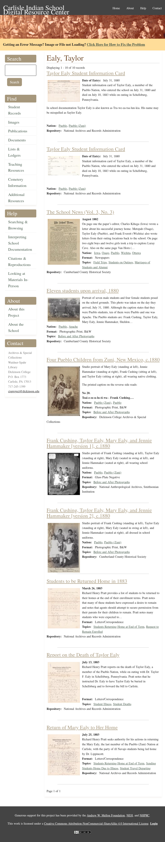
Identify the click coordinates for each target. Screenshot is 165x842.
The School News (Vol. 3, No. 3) (80, 211)
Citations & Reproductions (19, 261)
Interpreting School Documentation (20, 243)
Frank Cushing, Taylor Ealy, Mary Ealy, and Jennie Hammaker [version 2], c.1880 (99, 513)
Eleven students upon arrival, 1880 (83, 290)
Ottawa (136, 253)
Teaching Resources (16, 167)
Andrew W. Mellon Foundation (106, 815)
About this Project (16, 312)
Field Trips (100, 262)
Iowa (97, 253)
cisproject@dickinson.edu (23, 391)
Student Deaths (122, 704)
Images (13, 122)
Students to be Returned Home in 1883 (87, 581)
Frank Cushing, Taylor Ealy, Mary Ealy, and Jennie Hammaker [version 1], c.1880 (99, 443)
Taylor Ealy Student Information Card (86, 73)
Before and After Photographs (76, 336)
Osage (105, 253)
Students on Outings (120, 262)
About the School (16, 327)
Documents (17, 139)
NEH (130, 815)
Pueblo (63, 126)
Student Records (14, 110)
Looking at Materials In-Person (18, 279)
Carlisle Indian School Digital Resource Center (36, 8)
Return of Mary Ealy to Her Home (82, 727)
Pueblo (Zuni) (77, 126)
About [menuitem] (130, 8)
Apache (73, 326)
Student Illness (102, 704)
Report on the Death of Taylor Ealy (83, 654)
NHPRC (144, 815)
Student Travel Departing (135, 768)
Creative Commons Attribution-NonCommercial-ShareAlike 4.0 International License (96, 823)
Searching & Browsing (18, 225)
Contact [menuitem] (157, 8)
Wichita (125, 253)
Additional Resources (16, 197)
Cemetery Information (17, 182)
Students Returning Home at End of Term (118, 627)
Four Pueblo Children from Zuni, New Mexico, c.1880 (103, 359)
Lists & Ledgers (14, 152)
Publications (17, 130)
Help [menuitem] (143, 8)
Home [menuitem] (116, 8)
